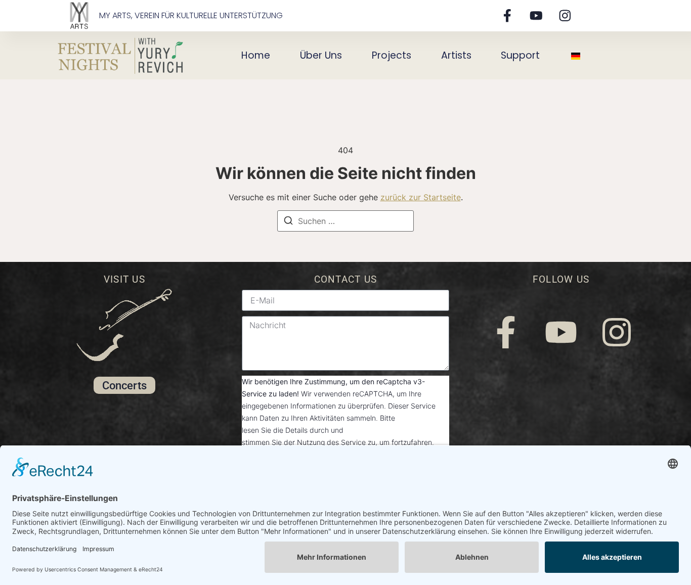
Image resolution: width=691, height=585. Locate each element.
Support (520, 55)
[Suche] (288, 222)
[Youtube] (536, 15)
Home (255, 55)
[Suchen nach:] (345, 221)
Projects (391, 55)
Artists (456, 55)
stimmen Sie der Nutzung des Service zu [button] (308, 442)
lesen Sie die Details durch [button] (285, 430)
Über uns (321, 55)
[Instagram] (565, 15)
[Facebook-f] (507, 15)
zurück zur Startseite (420, 197)
